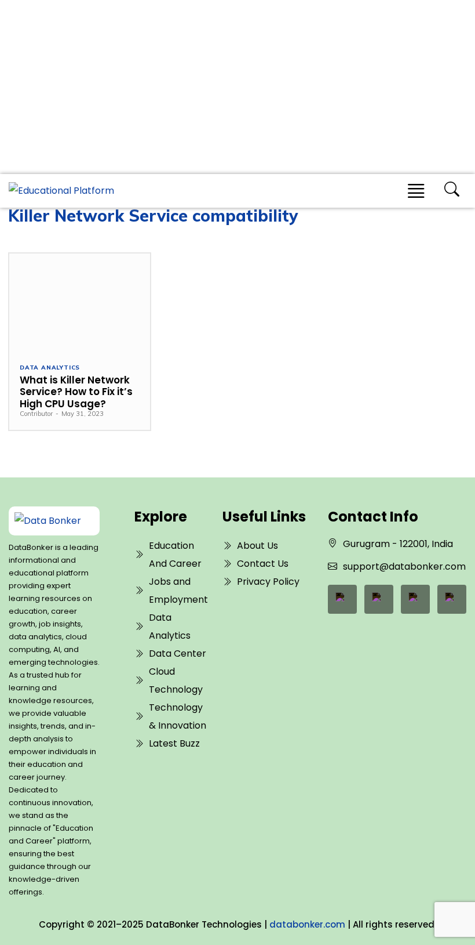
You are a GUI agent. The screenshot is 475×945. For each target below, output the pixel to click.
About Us (257, 545)
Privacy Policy (268, 581)
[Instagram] (451, 599)
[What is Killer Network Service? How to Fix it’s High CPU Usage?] (79, 303)
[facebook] (342, 599)
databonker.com (307, 924)
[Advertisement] (237, 87)
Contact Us (262, 563)
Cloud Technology (176, 680)
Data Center (177, 653)
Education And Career (175, 554)
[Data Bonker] (50, 521)
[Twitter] (415, 599)
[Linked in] (378, 599)
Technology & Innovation (177, 716)
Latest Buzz (174, 743)
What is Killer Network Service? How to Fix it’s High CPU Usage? (76, 392)
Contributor (36, 414)
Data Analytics (50, 368)
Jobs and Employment (178, 590)
